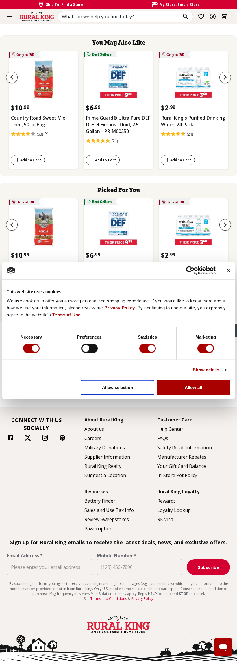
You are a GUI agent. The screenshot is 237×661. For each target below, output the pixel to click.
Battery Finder (99, 501)
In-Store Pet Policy (177, 475)
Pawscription (98, 528)
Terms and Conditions (109, 598)
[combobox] (125, 16)
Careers (92, 438)
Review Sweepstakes (106, 519)
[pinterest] (62, 438)
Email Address (25, 555)
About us (94, 429)
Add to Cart (30, 160)
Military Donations (104, 447)
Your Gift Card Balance (181, 466)
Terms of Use (66, 314)
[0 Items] (224, 16)
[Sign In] (213, 16)
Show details (206, 369)
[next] (225, 77)
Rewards (166, 501)
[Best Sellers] (118, 81)
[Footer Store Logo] (118, 633)
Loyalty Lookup (174, 510)
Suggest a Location (105, 475)
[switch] (89, 348)
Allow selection (117, 387)
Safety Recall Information (184, 447)
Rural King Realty (102, 466)
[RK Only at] (43, 81)
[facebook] (10, 438)
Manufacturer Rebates (181, 457)
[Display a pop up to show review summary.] (47, 134)
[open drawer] (9, 16)
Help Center (170, 429)
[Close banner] (228, 271)
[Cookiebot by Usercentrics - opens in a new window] (190, 270)
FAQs (162, 438)
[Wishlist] (201, 16)
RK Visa (165, 519)
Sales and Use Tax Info (109, 510)
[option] (43, 109)
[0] (224, 16)
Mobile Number (116, 555)
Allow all (193, 387)
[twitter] (27, 438)
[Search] (185, 16)
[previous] (12, 77)
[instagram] (45, 438)
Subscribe (208, 567)
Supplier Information (107, 457)
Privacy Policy (119, 307)
